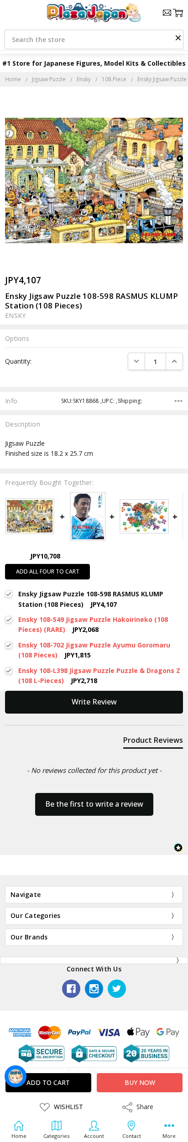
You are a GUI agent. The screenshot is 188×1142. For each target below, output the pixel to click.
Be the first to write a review (94, 804)
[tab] (153, 742)
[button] (177, 37)
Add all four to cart (47, 571)
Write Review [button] (94, 702)
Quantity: (18, 361)
